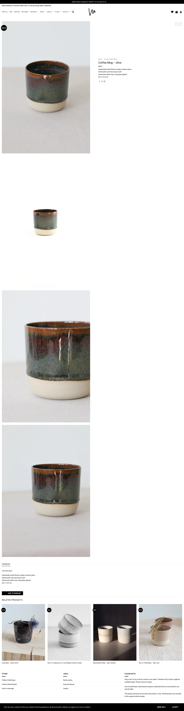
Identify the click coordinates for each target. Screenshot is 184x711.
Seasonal (33, 12)
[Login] (181, 12)
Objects (65, 12)
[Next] (182, 636)
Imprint (65, 688)
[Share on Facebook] (99, 81)
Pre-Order (25, 12)
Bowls (49, 12)
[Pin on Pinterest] (104, 81)
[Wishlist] (172, 12)
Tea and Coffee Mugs (110, 59)
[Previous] (2, 636)
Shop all (5, 12)
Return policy (67, 680)
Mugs (42, 12)
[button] (73, 11)
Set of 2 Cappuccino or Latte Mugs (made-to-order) (65, 663)
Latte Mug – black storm (10, 663)
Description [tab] (6, 566)
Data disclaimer (68, 684)
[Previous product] (180, 24)
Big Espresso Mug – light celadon (104, 663)
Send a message (8, 688)
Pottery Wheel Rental (9, 684)
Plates (57, 12)
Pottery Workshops (8, 680)
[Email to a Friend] (102, 81)
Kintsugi (17, 12)
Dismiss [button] (109, 2)
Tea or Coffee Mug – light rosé (149, 663)
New (11, 12)
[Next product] (176, 24)
